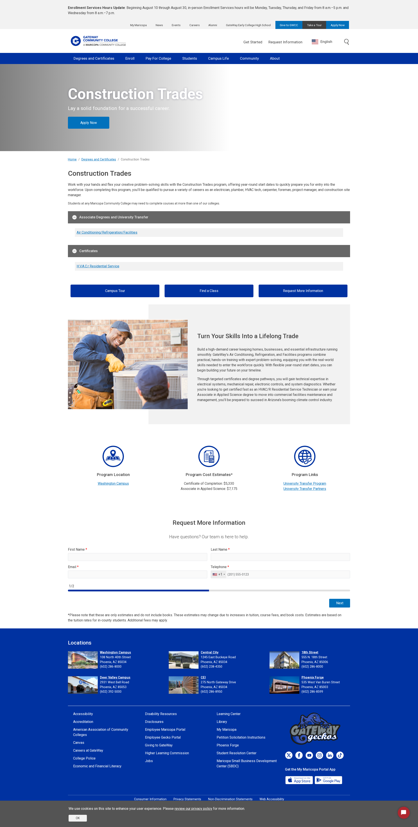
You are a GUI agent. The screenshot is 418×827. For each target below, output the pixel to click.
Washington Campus (113, 483)
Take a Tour (314, 25)
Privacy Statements (187, 799)
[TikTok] (340, 755)
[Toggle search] (346, 42)
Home (72, 159)
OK (78, 818)
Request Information (285, 42)
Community (249, 58)
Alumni (212, 25)
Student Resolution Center (236, 753)
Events (176, 25)
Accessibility (83, 714)
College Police (84, 758)
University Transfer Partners (304, 489)
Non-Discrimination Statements (230, 799)
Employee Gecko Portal (163, 737)
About (275, 58)
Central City (209, 652)
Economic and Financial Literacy (97, 766)
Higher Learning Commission (167, 753)
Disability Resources (161, 714)
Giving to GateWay (159, 745)
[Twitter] (289, 755)
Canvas (78, 743)
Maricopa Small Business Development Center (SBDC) (247, 763)
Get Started (252, 42)
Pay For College (158, 58)
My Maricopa (138, 25)
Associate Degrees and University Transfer (113, 217)
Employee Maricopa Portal (165, 729)
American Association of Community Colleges (100, 732)
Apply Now (338, 25)
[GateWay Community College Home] (98, 41)
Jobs (149, 761)
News (159, 25)
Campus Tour (115, 291)
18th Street (310, 652)
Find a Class (209, 291)
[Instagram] (319, 755)
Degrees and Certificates (94, 58)
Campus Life (218, 58)
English (326, 41)
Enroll (130, 58)
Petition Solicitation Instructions (241, 737)
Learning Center (229, 714)
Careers (194, 25)
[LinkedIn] (330, 755)
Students (189, 58)
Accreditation (83, 722)
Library (222, 722)
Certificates (88, 251)
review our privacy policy (193, 809)
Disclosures (154, 722)
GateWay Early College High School (248, 25)
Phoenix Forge (313, 677)
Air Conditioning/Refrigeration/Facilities (107, 232)
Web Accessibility (272, 799)
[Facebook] (299, 755)
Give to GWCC (289, 25)
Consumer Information (150, 799)
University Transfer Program (304, 483)
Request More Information (303, 291)
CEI (203, 677)
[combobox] (325, 42)
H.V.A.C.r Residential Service (98, 266)
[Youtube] (309, 755)
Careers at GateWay (88, 750)
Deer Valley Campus (115, 677)
